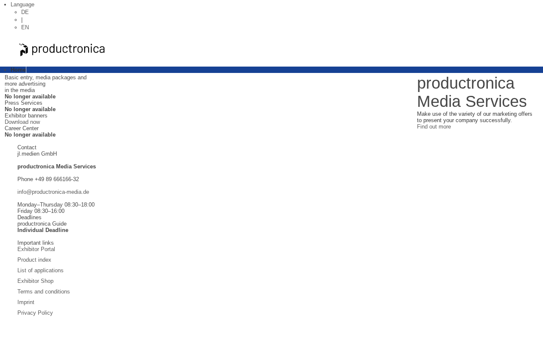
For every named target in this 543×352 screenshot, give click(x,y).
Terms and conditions (43, 291)
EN (25, 27)
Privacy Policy (35, 313)
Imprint (25, 302)
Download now (22, 122)
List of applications (40, 270)
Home (18, 70)
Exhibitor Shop (35, 281)
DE (25, 12)
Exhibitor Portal (36, 249)
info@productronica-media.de (53, 192)
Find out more (434, 126)
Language (22, 4)
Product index (34, 260)
